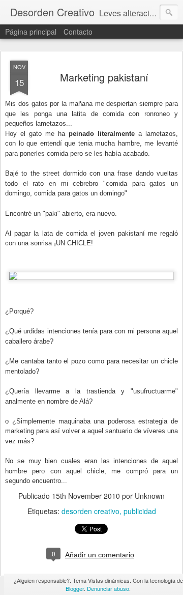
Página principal (30, 31)
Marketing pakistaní (104, 77)
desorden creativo (90, 511)
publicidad (140, 511)
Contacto (78, 31)
